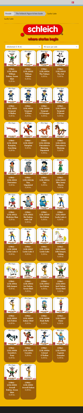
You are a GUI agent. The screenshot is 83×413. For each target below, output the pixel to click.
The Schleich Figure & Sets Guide (29, 13)
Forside (8, 13)
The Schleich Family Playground (17, 2)
